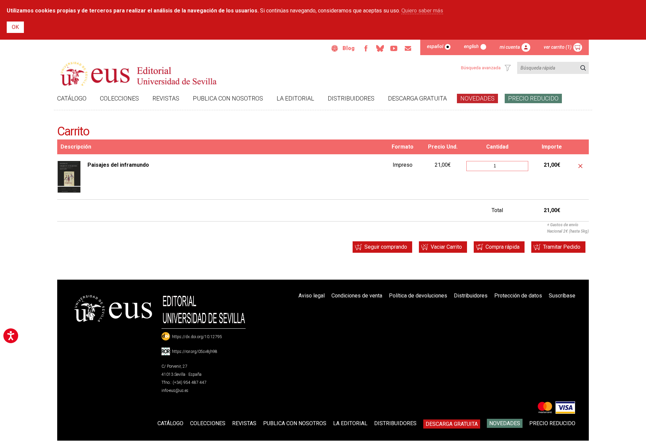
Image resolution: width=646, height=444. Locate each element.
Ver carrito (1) (558, 47)
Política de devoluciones (418, 295)
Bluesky (379, 48)
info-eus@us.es (175, 390)
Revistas (165, 98)
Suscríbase (562, 295)
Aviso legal (311, 295)
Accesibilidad (334, 48)
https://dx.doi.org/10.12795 (197, 336)
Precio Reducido (533, 98)
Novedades (477, 98)
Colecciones (119, 98)
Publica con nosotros (228, 98)
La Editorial (295, 98)
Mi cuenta (510, 47)
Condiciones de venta (356, 295)
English (471, 46)
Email (408, 48)
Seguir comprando (385, 247)
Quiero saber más (422, 10)
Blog (349, 48)
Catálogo (71, 98)
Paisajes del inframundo (118, 165)
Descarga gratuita (417, 98)
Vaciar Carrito (446, 247)
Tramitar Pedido (561, 247)
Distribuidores (351, 98)
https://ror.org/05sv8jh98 (194, 351)
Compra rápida (502, 247)
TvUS (394, 48)
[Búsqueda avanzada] (508, 68)
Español (435, 46)
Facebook (365, 48)
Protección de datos (518, 295)
